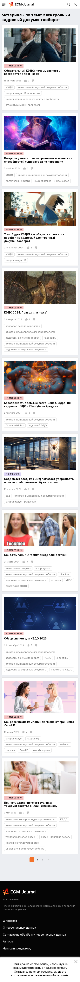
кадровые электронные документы (26, 349)
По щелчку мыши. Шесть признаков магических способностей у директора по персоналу (38, 160)
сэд (8, 495)
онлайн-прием (41, 750)
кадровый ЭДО (38, 425)
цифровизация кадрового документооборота (32, 99)
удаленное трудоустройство (22, 842)
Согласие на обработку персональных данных (34, 934)
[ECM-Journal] (20, 891)
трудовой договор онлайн (21, 836)
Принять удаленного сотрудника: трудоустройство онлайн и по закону (30, 804)
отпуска (10, 750)
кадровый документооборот (22, 337)
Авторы (8, 941)
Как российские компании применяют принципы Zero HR (39, 723)
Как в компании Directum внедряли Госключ (35, 554)
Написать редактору (17, 948)
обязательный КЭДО (18, 180)
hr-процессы (43, 568)
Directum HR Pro (15, 425)
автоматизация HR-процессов (23, 104)
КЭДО (9, 87)
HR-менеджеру (14, 66)
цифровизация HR (16, 260)
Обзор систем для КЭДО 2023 (25, 638)
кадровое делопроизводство (23, 326)
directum (65, 574)
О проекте (10, 920)
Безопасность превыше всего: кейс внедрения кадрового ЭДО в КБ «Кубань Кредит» (37, 404)
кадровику (50, 337)
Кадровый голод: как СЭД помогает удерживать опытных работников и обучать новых (39, 480)
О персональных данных (19, 927)
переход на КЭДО (16, 586)
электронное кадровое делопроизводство (31, 331)
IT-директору (12, 474)
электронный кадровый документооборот (42, 87)
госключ (56, 580)
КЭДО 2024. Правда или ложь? (26, 312)
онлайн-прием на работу (55, 836)
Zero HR (24, 750)
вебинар (65, 744)
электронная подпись (18, 568)
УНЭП (69, 580)
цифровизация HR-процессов (23, 93)
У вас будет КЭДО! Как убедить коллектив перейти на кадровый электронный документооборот (34, 238)
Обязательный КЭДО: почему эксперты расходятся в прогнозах (32, 72)
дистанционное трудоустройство (25, 848)
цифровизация (14, 738)
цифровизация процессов (21, 501)
